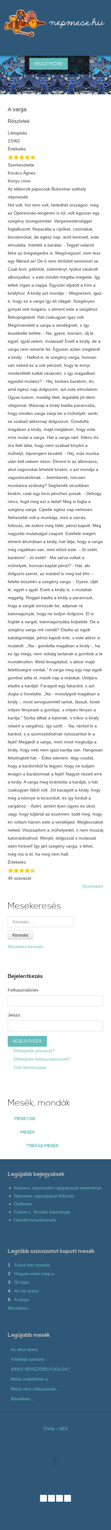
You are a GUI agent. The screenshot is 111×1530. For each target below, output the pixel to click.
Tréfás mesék (43, 1146)
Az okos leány (24, 1349)
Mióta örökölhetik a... (31, 1379)
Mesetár (24, 1119)
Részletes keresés (25, 946)
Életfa (49, 1428)
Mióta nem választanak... (35, 1388)
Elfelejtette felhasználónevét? (41, 1059)
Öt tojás (21, 1282)
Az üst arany (26, 1290)
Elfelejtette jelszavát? (33, 1050)
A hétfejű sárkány (27, 1359)
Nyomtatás (92, 886)
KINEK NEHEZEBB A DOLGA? (40, 1369)
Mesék (27, 1132)
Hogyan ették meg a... (35, 1273)
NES (63, 1428)
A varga (21, 1299)
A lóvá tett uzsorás (32, 1264)
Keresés (20, 935)
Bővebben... (19, 1308)
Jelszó (14, 1014)
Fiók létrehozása (29, 1067)
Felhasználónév (23, 990)
